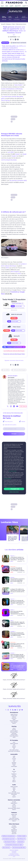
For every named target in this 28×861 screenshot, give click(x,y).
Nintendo (14, 733)
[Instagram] (8, 710)
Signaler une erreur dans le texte (14, 360)
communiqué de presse (9, 160)
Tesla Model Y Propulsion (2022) (14, 300)
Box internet (6, 847)
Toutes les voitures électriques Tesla (14, 354)
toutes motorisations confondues (11, 89)
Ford (14, 760)
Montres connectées (14, 800)
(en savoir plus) (12, 471)
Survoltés (6, 370)
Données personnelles (14, 855)
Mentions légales (14, 850)
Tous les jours (8, 421)
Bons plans (18, 5)
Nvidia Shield (14, 734)
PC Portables (14, 740)
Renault (14, 763)
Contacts (14, 852)
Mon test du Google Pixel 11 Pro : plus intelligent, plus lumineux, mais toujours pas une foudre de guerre (17, 667)
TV (14, 769)
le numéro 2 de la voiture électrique (13, 265)
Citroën (14, 758)
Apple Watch (14, 803)
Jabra (14, 789)
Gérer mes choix (14, 491)
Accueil (3, 24)
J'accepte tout (15, 489)
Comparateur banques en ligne (14, 844)
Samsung (14, 776)
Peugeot (14, 762)
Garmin (14, 805)
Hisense (14, 771)
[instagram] (11, 406)
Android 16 (20, 841)
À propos (14, 851)
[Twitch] (17, 710)
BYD (7, 268)
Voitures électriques (19, 370)
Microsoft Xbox (14, 732)
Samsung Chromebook (14, 751)
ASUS (14, 728)
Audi (14, 756)
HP (14, 748)
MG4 (19, 273)
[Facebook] (10, 710)
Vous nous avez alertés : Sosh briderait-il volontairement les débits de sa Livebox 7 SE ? (17, 612)
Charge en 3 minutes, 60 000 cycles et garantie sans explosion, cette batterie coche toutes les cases (17, 602)
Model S (17, 154)
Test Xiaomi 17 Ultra (10, 841)
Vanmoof (14, 833)
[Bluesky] (22, 710)
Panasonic (14, 774)
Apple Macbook (14, 743)
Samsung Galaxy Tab (14, 819)
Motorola (14, 718)
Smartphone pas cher (9, 839)
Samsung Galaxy (14, 720)
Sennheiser (14, 794)
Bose (14, 788)
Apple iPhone (14, 714)
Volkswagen (14, 766)
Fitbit (14, 804)
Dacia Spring (5, 100)
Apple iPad (14, 814)
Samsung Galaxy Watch (14, 808)
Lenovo (14, 746)
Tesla (13, 24)
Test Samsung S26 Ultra (19, 847)
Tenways (14, 832)
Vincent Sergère (12, 375)
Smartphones (14, 712)
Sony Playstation (14, 736)
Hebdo (23, 421)
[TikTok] (20, 710)
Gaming (14, 726)
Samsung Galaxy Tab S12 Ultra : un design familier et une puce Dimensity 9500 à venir (17, 656)
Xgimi (14, 780)
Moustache (14, 829)
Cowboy (14, 826)
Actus (2, 5)
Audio (14, 784)
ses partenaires (7, 478)
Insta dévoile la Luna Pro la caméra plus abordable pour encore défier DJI (17, 580)
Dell (14, 744)
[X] (6, 710)
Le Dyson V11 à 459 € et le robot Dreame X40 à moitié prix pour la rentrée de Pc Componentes (17, 590)
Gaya (14, 828)
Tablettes (14, 812)
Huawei (14, 717)
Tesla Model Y (18, 85)
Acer (14, 742)
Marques (8, 24)
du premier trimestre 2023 (18, 180)
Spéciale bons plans (10, 424)
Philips (14, 775)
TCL (14, 779)
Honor (14, 747)
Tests (6, 5)
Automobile (14, 754)
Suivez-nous (5, 42)
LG (14, 772)
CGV (14, 856)
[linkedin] (14, 406)
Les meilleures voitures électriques (14, 351)
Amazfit (14, 801)
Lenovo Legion (14, 730)
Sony (14, 777)
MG (14, 761)
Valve (14, 737)
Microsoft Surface (14, 750)
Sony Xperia (14, 722)
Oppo (14, 719)
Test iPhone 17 (21, 839)
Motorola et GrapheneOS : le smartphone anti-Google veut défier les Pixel (17, 634)
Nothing (14, 791)
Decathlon (14, 827)
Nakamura (14, 831)
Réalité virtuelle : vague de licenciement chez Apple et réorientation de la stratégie (17, 623)
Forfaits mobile (21, 836)
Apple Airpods (14, 786)
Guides (11, 5)
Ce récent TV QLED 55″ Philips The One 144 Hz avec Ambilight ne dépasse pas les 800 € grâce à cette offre (17, 569)
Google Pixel (14, 715)
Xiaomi (14, 723)
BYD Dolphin (15, 271)
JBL (14, 790)
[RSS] (13, 710)
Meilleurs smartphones (9, 836)
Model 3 (14, 156)
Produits (12, 555)
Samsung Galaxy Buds (14, 793)
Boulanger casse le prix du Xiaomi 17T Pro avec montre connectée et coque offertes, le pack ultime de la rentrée (17, 645)
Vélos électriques (14, 824)
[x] (7, 406)
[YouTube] (15, 710)
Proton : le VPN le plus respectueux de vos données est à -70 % (12, 538)
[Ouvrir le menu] (2, 2)
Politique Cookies (14, 854)
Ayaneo (14, 729)
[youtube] (17, 406)
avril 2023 (11, 152)
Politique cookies (11, 486)
